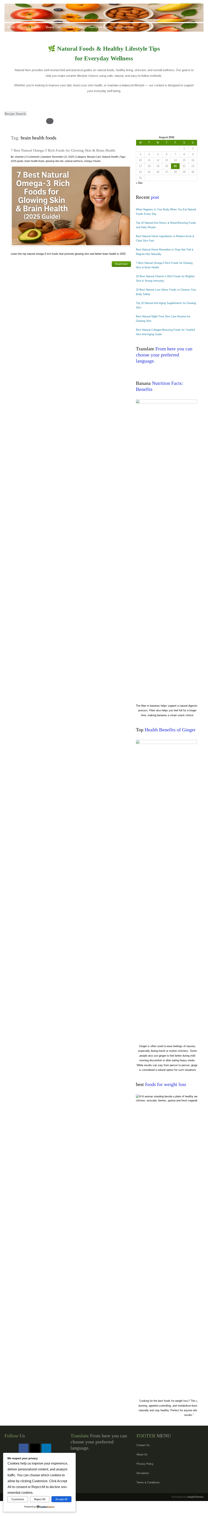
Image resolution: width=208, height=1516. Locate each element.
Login (193, 6)
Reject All (39, 1499)
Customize (17, 1499)
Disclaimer (142, 1473)
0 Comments (32, 156)
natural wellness (74, 161)
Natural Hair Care (124, 27)
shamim (19, 156)
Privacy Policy (145, 1463)
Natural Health (74, 27)
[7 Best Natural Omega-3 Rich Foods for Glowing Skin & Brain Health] (71, 206)
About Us (141, 1454)
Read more (121, 264)
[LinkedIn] (46, 1448)
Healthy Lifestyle (98, 27)
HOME (11, 27)
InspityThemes (195, 1497)
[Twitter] (35, 1448)
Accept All (61, 1499)
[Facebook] (23, 1448)
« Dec (139, 182)
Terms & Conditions (148, 1482)
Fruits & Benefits (31, 27)
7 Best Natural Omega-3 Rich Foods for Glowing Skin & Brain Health (63, 150)
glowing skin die (55, 161)
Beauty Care (53, 27)
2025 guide (17, 161)
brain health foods (34, 161)
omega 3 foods (92, 161)
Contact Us (143, 1445)
